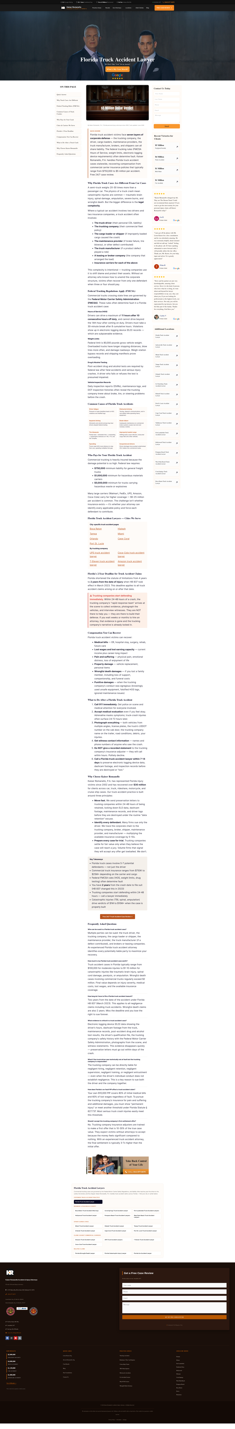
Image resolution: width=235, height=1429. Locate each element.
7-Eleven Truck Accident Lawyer (144, 1239)
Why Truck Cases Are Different (67, 100)
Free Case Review (163, 8)
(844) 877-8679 (169, 2)
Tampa (93, 533)
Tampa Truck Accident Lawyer (143, 1226)
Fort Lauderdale (180, 1363)
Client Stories (140, 8)
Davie (177, 1391)
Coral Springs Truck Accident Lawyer (116, 1210)
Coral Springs (179, 1377)
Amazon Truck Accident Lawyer (85, 1239)
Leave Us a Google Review (14, 1333)
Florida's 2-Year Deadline (65, 131)
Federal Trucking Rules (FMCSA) (68, 106)
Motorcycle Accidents (125, 1373)
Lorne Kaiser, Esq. (67, 1355)
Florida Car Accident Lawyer (143, 1253)
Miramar (178, 1374)
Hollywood (179, 1370)
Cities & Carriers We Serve (66, 125)
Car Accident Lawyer (125, 1377)
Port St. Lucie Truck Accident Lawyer (145, 1231)
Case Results (66, 1364)
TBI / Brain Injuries (124, 1368)
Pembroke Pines (180, 1367)
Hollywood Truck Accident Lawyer (86, 1215)
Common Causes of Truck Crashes (65, 113)
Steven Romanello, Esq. (69, 1360)
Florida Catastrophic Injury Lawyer (115, 1253)
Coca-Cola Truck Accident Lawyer (86, 1244)
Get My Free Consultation (174, 1317)
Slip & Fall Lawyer (124, 1381)
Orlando (94, 538)
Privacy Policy (112, 1419)
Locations (128, 8)
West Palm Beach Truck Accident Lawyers (144, 1216)
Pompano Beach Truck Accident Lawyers (117, 1215)
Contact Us (66, 1377)
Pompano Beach (180, 1384)
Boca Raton (96, 528)
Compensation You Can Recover (67, 137)
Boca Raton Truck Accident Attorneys (87, 1210)
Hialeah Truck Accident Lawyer (114, 1226)
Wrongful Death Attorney (126, 1386)
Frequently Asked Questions (66, 154)
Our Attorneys (117, 8)
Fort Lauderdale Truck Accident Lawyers (146, 1210)
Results (107, 8)
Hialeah (122, 528)
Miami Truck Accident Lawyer (84, 1226)
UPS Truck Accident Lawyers (114, 1239)
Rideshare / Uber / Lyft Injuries (127, 1360)
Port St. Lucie (97, 543)
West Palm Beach (180, 1381)
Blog (147, 8)
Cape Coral (123, 538)
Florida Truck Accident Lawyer (84, 1202)
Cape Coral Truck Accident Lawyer (115, 1231)
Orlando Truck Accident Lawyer (85, 1231)
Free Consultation (67, 1373)
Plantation (178, 1394)
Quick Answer (61, 94)
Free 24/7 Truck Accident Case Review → (117, 917)
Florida (178, 1356)
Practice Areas (96, 8)
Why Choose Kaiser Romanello (67, 148)
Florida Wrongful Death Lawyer (85, 1253)
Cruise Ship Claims (124, 1364)
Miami (121, 533)
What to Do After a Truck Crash (67, 142)
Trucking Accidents (124, 1355)
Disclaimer (119, 1419)
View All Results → (11, 1383)
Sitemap (124, 1419)
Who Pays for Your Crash (65, 120)
